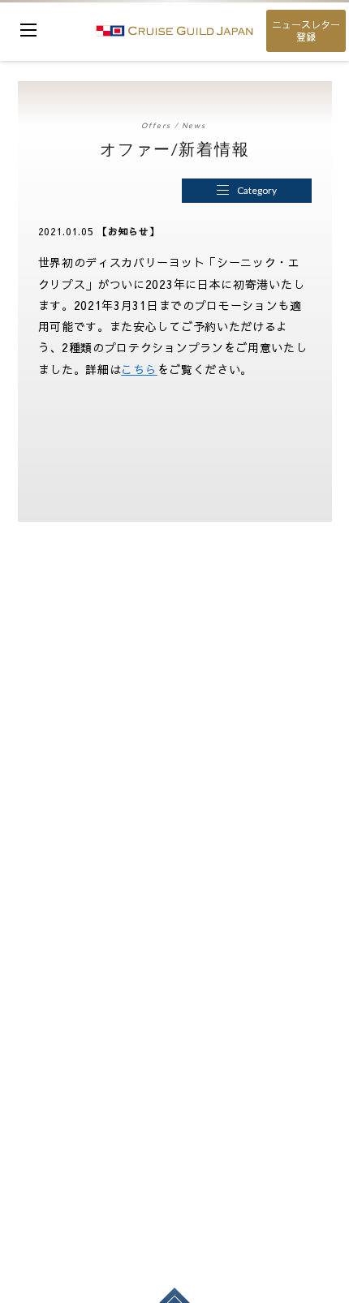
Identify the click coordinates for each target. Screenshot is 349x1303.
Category (257, 190)
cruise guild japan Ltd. (174, 30)
